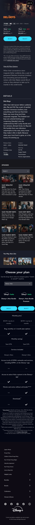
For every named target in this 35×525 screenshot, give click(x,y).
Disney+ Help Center (22, 432)
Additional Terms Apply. (13, 60)
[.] (5, 504)
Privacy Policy (7, 453)
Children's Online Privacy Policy (11, 456)
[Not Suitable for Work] (9, 261)
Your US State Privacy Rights (10, 460)
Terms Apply (6, 410)
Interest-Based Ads (8, 470)
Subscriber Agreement (9, 463)
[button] (17, 474)
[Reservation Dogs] (24, 261)
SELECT (10, 39)
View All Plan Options (10, 66)
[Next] (32, 261)
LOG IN (30, 3)
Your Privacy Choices (8, 466)
